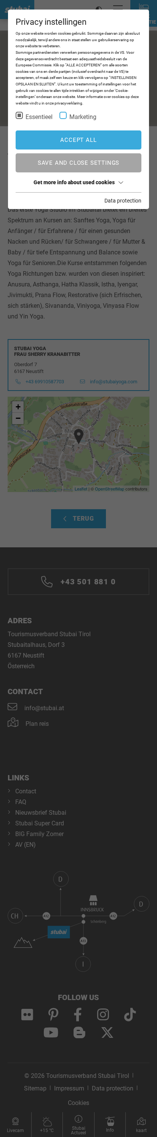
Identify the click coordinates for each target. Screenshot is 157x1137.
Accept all (78, 140)
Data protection (122, 201)
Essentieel (39, 117)
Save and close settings (78, 162)
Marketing (82, 117)
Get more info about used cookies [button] (74, 182)
